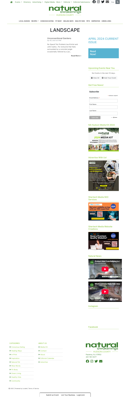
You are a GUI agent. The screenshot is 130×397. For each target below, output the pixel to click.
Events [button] (18, 2)
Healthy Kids (80, 21)
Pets (88, 21)
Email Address (94, 98)
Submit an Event (52, 395)
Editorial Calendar (47, 358)
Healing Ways (68, 21)
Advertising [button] (37, 2)
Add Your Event (109, 78)
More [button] (58, 2)
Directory (27, 2)
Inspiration (96, 21)
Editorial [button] (67, 2)
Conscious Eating (47, 21)
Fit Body (58, 21)
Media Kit (44, 347)
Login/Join (81, 395)
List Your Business (68, 395)
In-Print (14, 354)
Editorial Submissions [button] (81, 2)
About (42, 354)
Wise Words (15, 366)
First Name (92, 104)
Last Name (92, 110)
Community (15, 381)
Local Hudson (24, 21)
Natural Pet (15, 362)
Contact (43, 351)
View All (96, 78)
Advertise (44, 362)
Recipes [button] (34, 21)
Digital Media (50, 2)
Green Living (106, 21)
